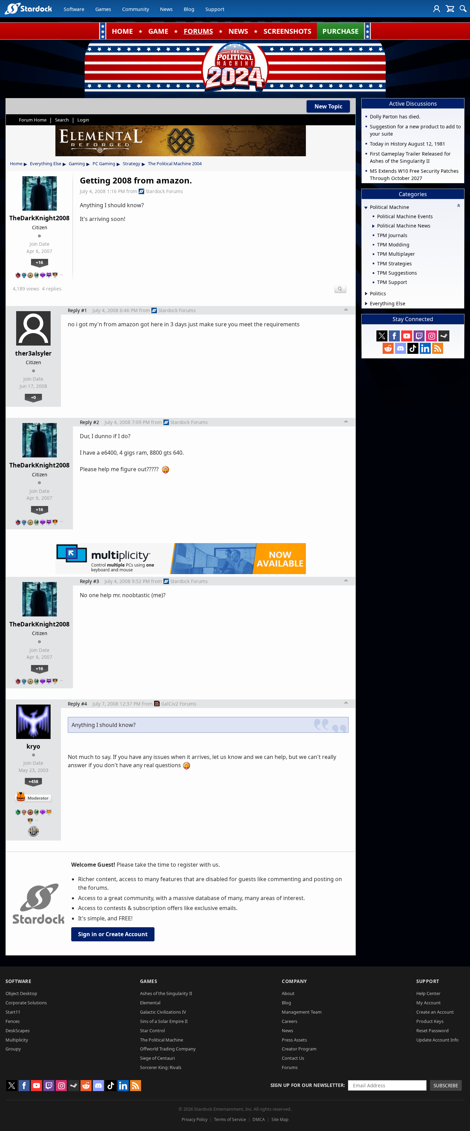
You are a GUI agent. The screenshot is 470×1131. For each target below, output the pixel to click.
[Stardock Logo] (28, 8)
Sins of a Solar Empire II (164, 1021)
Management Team (302, 1012)
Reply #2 (89, 422)
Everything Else (45, 163)
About (288, 993)
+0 (33, 397)
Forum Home (32, 120)
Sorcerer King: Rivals (160, 1067)
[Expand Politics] (366, 293)
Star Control (152, 1030)
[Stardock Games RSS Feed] (437, 348)
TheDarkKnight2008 (39, 218)
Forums (290, 1067)
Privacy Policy (194, 1119)
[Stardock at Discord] (400, 348)
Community (135, 9)
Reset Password (432, 1030)
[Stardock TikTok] (413, 348)
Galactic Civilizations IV (163, 1012)
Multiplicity (17, 1040)
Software (74, 9)
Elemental (150, 1003)
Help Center (428, 993)
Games (103, 9)
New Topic (328, 106)
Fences (13, 1021)
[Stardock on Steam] (444, 336)
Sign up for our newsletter (307, 1085)
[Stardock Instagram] (431, 336)
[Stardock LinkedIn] (425, 348)
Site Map (279, 1119)
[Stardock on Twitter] (382, 336)
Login (83, 120)
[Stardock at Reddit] (388, 348)
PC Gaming (104, 163)
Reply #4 (77, 703)
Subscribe (446, 1085)
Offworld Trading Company (168, 1049)
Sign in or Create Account (113, 934)
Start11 (13, 1012)
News (166, 9)
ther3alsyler (33, 353)
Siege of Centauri (157, 1058)
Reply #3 (89, 581)
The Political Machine (161, 1040)
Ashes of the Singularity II (166, 993)
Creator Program (299, 1049)
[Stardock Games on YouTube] (406, 336)
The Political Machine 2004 (175, 163)
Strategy (131, 163)
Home (16, 163)
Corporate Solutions (26, 1003)
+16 (39, 262)
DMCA (259, 1119)
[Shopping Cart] (450, 8)
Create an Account (435, 1012)
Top (346, 310)
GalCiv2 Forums (178, 703)
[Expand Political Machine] (365, 208)
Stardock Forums (164, 191)
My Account (428, 1003)
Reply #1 (77, 310)
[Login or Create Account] (436, 8)
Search (62, 120)
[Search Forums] (463, 8)
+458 (33, 781)
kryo (33, 746)
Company (294, 981)
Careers (289, 1021)
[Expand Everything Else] (366, 303)
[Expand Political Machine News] (373, 226)
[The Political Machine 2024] (235, 67)
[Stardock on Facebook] (394, 336)
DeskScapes (18, 1030)
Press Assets (294, 1040)
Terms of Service (230, 1119)
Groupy (13, 1049)
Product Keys (430, 1021)
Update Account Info (437, 1040)
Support (214, 9)
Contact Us (293, 1058)
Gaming (77, 163)
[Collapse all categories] (459, 205)
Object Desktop (21, 993)
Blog (189, 9)
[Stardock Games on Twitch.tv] (419, 336)
